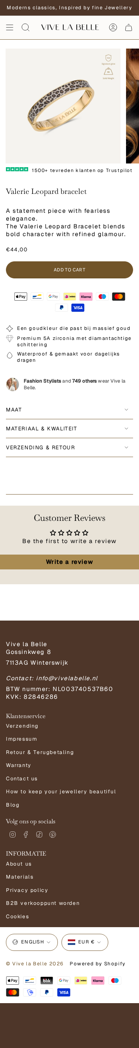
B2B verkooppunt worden (43, 903)
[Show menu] (9, 27)
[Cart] (128, 27)
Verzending (22, 726)
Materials (19, 876)
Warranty (19, 765)
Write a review (69, 562)
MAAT (14, 409)
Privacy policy (27, 890)
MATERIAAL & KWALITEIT (41, 428)
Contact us (22, 778)
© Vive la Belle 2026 (35, 964)
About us (19, 863)
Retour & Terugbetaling (40, 752)
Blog (12, 804)
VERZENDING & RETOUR (40, 447)
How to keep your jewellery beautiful (61, 791)
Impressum (21, 738)
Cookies (17, 916)
